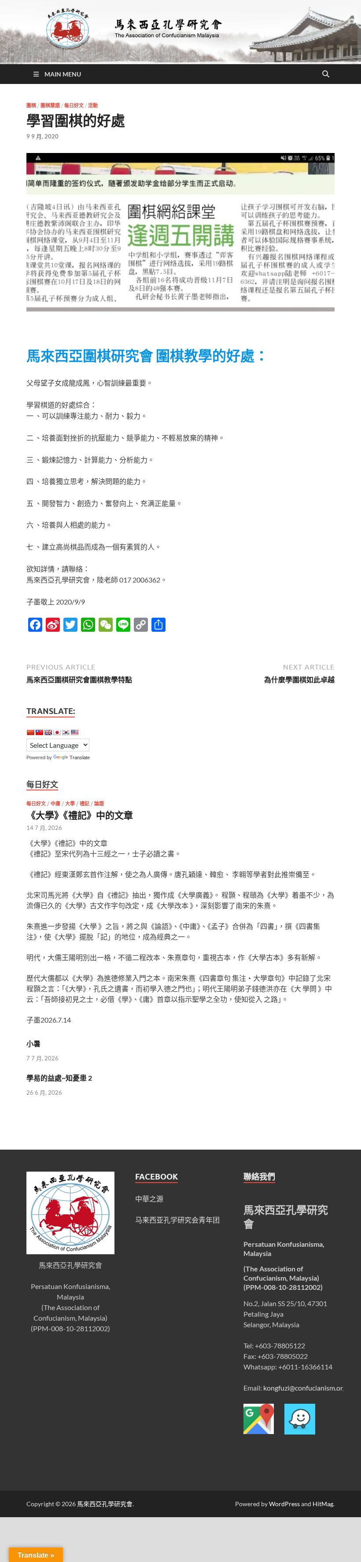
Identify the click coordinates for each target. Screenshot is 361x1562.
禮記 (84, 804)
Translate (80, 757)
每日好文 (74, 105)
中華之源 (149, 1198)
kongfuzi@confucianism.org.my (310, 1388)
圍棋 (31, 105)
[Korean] (66, 732)
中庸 (55, 804)
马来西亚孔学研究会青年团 (177, 1220)
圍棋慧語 (50, 105)
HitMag (323, 1503)
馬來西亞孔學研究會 (105, 1503)
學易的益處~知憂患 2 (59, 1078)
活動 (93, 105)
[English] (48, 732)
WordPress (284, 1503)
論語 (99, 804)
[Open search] (325, 74)
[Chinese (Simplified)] (30, 732)
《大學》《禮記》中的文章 (79, 814)
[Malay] (74, 732)
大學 (70, 804)
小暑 (33, 1043)
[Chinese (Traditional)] (39, 732)
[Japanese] (57, 732)
